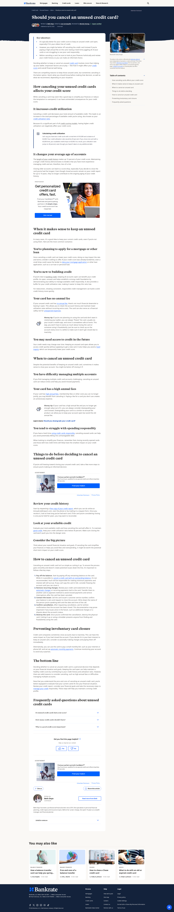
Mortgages (88, 894)
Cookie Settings (122, 901)
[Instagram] (37, 905)
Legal (119, 894)
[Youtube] (45, 905)
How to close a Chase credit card (99, 871)
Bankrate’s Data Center (92, 908)
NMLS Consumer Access (58, 894)
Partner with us (108, 908)
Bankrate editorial (135, 59)
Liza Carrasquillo (66, 24)
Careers (106, 901)
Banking (87, 897)
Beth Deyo (50, 24)
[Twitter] (34, 905)
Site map (106, 897)
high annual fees (52, 394)
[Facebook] (30, 905)
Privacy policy (121, 897)
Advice (52, 10)
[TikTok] (48, 905)
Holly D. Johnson (96, 877)
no (62, 303)
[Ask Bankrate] (169, 907)
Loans (87, 904)
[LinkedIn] (41, 905)
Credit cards (89, 901)
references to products (122, 63)
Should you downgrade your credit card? (59, 421)
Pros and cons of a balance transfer (68, 871)
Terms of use (121, 908)
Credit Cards (35, 10)
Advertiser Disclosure (136, 10)
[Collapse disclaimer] (144, 59)
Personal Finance (44, 10)
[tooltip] (80, 739)
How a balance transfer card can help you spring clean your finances (41, 873)
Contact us (107, 904)
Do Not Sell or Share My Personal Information (131, 904)
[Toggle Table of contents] (144, 75)
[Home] (30, 3)
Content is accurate (118, 66)
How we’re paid (108, 894)
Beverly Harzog (84, 24)
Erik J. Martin (66, 877)
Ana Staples (36, 877)
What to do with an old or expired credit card (130, 871)
